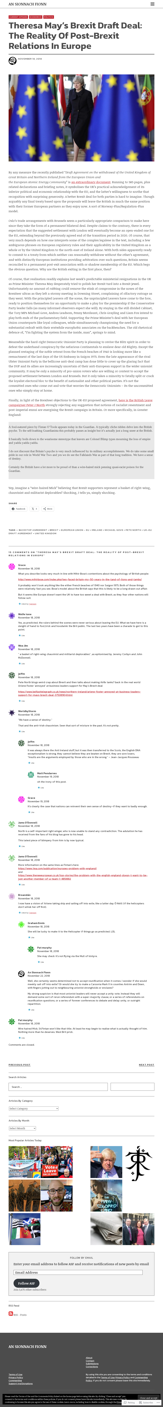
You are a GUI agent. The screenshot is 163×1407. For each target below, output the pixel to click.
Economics (36, 17)
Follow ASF (26, 1283)
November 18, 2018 (29, 568)
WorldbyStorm (27, 711)
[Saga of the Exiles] (106, 1196)
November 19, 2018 (48, 776)
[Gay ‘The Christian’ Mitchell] (138, 1229)
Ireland (97, 530)
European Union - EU (75, 530)
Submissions (92, 1363)
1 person (32, 603)
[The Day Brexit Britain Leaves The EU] (57, 1162)
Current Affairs (18, 17)
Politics (48, 17)
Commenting (15, 1380)
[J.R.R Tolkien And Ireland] (138, 1164)
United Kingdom (46, 533)
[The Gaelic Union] (24, 1229)
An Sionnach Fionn (39, 972)
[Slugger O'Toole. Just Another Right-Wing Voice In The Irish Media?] (106, 1229)
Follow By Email (81, 1258)
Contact (90, 1360)
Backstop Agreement (33, 530)
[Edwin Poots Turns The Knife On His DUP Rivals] (24, 1162)
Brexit (54, 530)
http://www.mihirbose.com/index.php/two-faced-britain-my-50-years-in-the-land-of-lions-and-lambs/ (80, 579)
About (89, 1357)
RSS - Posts (20, 1315)
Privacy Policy (16, 1377)
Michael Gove (114, 530)
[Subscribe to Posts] (11, 1315)
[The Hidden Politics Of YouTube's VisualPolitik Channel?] (57, 1196)
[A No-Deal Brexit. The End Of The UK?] (106, 1162)
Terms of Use (15, 1374)
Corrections (92, 1366)
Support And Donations (21, 1383)
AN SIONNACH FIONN (27, 4)
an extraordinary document (90, 182)
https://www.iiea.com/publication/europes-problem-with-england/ (57, 868)
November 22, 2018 (39, 976)
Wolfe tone (25, 614)
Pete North (133, 530)
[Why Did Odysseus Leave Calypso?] (24, 1196)
